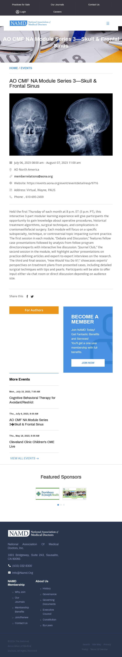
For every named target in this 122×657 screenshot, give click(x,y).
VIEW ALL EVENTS (23, 458)
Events (26, 68)
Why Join (20, 592)
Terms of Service (99, 649)
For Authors (34, 310)
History (47, 588)
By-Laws (48, 625)
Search (86, 644)
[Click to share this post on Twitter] (32, 296)
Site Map (96, 644)
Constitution (49, 619)
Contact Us (21, 623)
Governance (50, 594)
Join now (88, 362)
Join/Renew (21, 617)
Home (13, 68)
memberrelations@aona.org (33, 176)
